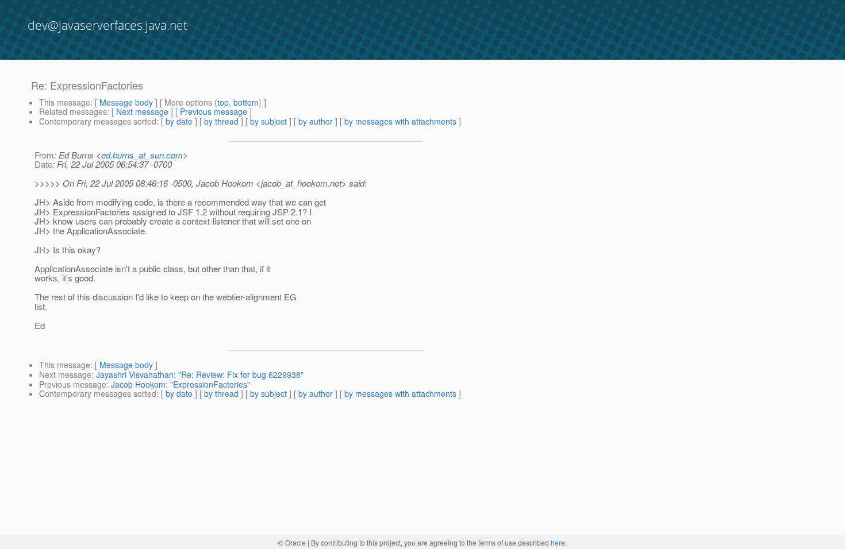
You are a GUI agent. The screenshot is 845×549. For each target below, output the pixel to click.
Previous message (213, 111)
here (558, 542)
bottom (246, 102)
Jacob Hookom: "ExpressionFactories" (180, 384)
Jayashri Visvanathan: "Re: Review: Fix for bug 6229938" (200, 374)
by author (315, 121)
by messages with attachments (400, 121)
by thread (221, 121)
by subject (268, 121)
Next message (142, 111)
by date (179, 121)
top (223, 102)
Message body (126, 102)
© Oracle (292, 542)
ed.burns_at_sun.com (142, 155)
